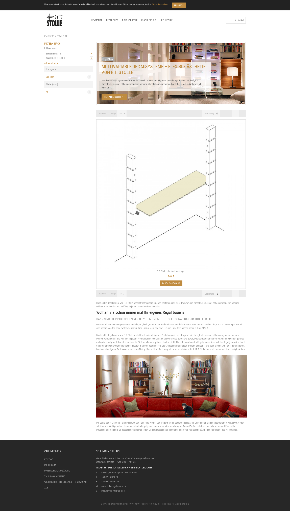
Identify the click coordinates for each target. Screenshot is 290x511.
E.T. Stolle (167, 20)
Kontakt (48, 459)
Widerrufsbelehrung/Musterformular (65, 482)
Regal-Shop (112, 20)
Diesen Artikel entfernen (91, 53)
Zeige (113, 113)
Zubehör (68, 76)
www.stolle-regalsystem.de (113, 486)
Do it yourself (129, 20)
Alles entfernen (51, 63)
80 (68, 92)
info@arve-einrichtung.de (113, 490)
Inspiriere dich (149, 20)
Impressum (50, 465)
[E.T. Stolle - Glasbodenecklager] (171, 194)
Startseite (96, 20)
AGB (46, 487)
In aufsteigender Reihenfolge (224, 113)
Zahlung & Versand (54, 476)
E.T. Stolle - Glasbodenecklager (171, 271)
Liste (242, 113)
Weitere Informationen (160, 4)
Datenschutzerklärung (57, 470)
